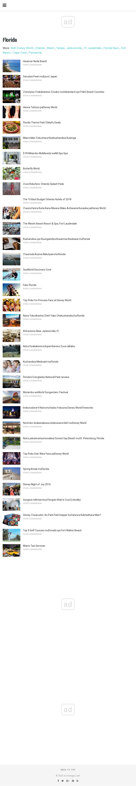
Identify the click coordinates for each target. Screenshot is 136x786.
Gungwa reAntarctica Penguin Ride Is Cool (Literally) (52, 499)
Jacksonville (74, 48)
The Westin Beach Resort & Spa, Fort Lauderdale (50, 223)
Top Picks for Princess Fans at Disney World (47, 300)
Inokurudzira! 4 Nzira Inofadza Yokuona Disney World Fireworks (58, 407)
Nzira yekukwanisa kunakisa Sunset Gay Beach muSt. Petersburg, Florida (63, 438)
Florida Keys (111, 48)
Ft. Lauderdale (92, 48)
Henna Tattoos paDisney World (40, 107)
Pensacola (35, 52)
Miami (50, 48)
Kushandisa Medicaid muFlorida (40, 361)
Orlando (40, 48)
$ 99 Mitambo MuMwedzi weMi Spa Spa (45, 153)
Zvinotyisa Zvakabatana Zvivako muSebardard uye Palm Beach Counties (63, 91)
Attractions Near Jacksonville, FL (41, 331)
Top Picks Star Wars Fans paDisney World (46, 453)
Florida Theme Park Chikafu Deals (42, 122)
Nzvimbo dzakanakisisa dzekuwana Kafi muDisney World (54, 423)
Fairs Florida (29, 285)
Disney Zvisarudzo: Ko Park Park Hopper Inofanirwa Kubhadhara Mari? (62, 515)
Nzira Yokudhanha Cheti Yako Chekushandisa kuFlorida (53, 315)
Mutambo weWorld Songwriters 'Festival (45, 392)
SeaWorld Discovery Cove (37, 269)
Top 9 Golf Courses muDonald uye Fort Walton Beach (52, 530)
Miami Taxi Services (34, 545)
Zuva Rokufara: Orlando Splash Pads (43, 184)
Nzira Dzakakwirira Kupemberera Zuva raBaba (49, 346)
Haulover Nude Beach (35, 61)
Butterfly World (31, 168)
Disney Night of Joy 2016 (37, 484)
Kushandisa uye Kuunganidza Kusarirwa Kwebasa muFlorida (56, 239)
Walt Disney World (21, 48)
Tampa (60, 48)
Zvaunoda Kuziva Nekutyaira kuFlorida (44, 254)
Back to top (68, 770)
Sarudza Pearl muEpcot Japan (40, 76)
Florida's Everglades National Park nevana (46, 377)
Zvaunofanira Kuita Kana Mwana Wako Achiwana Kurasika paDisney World (64, 208)
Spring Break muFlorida (36, 469)
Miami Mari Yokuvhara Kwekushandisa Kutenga (49, 137)
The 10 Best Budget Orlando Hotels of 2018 (47, 199)
